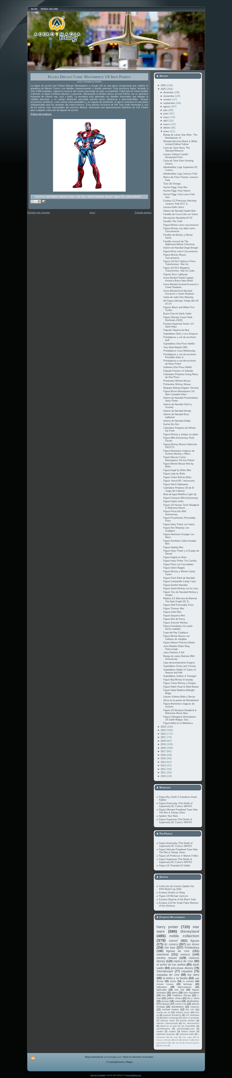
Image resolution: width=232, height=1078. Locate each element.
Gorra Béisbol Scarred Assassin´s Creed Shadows (181, 286)
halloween (162, 987)
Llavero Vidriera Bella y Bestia (179, 696)
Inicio (92, 212)
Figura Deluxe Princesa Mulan (179, 642)
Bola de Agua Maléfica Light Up (179, 494)
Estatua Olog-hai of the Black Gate (177, 899)
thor (164, 995)
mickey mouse (167, 957)
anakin (160, 1031)
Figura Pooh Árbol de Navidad (179, 578)
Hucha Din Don (171, 424)
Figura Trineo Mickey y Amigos (179, 683)
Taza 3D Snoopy (172, 183)
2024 (163, 726)
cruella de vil (163, 1012)
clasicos (194, 1006)
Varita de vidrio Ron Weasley (178, 297)
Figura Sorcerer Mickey (175, 622)
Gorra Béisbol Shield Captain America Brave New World (178, 279)
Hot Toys (81, 196)
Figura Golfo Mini (172, 612)
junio (166, 113)
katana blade (188, 1031)
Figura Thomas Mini (173, 608)
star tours (163, 1046)
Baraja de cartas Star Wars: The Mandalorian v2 (180, 136)
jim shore (193, 944)
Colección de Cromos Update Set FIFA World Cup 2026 (176, 887)
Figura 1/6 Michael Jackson (173, 896)
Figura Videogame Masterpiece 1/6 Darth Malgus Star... (179, 718)
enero (166, 131)
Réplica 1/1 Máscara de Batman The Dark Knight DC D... (180, 600)
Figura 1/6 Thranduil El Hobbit (174, 865)
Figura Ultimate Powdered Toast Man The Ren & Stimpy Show (178, 811)
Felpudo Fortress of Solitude (178, 370)
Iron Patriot (52, 196)
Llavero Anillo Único (173, 207)
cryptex (172, 1031)
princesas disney (182, 968)
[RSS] (33, 1058)
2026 (163, 85)
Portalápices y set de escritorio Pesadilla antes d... (179, 356)
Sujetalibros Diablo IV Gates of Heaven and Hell (179, 671)
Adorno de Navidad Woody (177, 410)
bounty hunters (187, 1020)
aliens (175, 992)
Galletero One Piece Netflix (177, 367)
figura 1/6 (119, 196)
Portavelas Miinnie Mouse (176, 380)
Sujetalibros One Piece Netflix (179, 343)
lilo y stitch (193, 998)
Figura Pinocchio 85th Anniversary (174, 513)
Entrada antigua (143, 212)
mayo (166, 117)
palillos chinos (174, 998)
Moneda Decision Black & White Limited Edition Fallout (180, 143)
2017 (163, 751)
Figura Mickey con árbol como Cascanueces (179, 230)
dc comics (171, 944)
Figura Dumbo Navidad (175, 585)
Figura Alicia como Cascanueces (180, 251)
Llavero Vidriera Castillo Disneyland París (175, 156)
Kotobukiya (192, 947)
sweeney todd (187, 1034)
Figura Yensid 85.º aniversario (179, 480)
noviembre (169, 96)
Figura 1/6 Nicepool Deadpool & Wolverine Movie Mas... (179, 712)
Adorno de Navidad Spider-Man (179, 210)
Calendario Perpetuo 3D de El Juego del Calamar (178, 489)
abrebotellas (193, 1001)
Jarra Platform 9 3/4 (173, 652)
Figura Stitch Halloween (175, 484)
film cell (190, 1009)
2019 (163, 744)
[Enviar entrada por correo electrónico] (43, 201)
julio (165, 110)
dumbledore (177, 1006)
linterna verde (167, 1020)
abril (165, 120)
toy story (193, 974)
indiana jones (183, 1012)
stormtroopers (163, 1028)
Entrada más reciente (38, 212)
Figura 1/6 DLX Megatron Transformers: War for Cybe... (179, 269)
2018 (163, 748)
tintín (177, 1040)
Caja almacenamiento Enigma (179, 662)
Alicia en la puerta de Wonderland (180, 700)
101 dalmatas (192, 1015)
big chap (174, 1037)
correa (177, 1001)
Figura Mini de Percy (174, 619)
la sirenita (188, 981)
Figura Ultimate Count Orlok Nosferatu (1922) (177, 318)
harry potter (167, 927)
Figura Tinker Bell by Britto (177, 477)
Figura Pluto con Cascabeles (178, 564)
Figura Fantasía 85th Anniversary (180, 498)
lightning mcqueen (166, 1034)
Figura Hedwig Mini (173, 547)
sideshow (163, 954)
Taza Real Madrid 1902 (175, 347)
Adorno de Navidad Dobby (177, 420)
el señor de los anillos (171, 964)
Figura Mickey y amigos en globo (180, 434)
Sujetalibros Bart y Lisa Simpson (180, 333)
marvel (173, 940)
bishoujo (187, 984)
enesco (185, 954)
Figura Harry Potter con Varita (178, 524)
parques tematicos (172, 1015)
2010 (163, 776)
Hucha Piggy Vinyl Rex (175, 187)
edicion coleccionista (167, 1023)
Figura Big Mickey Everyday (178, 679)
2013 (163, 765)
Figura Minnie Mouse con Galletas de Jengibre (176, 637)
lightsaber (162, 989)
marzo (167, 124)
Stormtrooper (165, 971)
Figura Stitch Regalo (174, 567)
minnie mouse (165, 984)
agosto (167, 106)
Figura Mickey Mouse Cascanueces (174, 256)
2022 (163, 733)
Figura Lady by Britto (174, 473)
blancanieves (185, 987)
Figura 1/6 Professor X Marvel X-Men (178, 855)
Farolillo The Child (172, 221)
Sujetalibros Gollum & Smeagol (179, 676)
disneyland (189, 931)
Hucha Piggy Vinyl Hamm (176, 190)
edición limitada (95, 196)
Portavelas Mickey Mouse (177, 384)
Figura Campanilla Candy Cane (179, 581)
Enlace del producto (41, 114)
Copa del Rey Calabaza (175, 632)
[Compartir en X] (36, 201)
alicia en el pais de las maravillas (177, 1026)
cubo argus (187, 1037)
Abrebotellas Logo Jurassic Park (180, 173)
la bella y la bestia (175, 978)
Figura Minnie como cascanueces (181, 225)
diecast (109, 196)
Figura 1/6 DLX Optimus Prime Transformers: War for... (179, 263)
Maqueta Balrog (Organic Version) (181, 387)
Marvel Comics (67, 196)
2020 (163, 740)
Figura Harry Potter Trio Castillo (179, 560)
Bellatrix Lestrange (169, 1018)
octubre (167, 99)
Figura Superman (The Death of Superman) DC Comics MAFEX (175, 821)
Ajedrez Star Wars (168, 816)
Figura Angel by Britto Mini (177, 470)
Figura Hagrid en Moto (175, 557)
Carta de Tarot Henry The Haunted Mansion (176, 149)
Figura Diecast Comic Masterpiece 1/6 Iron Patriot (89, 76)
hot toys (170, 947)
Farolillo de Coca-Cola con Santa (180, 214)
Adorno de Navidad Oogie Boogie (180, 247)
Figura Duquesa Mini (174, 615)
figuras (194, 940)
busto (173, 981)
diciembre (168, 92)
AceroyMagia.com (133, 1075)
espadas (186, 971)
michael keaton (170, 1009)
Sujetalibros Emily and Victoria (179, 666)
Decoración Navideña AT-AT (177, 218)
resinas (165, 1001)
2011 (163, 772)
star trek (179, 989)
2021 (163, 737)
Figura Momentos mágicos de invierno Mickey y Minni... (178, 452)
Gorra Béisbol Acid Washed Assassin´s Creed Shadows (178, 292)
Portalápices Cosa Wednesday (179, 350)
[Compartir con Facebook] (39, 201)
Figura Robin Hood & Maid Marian (181, 686)
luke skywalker (191, 992)
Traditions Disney (181, 995)
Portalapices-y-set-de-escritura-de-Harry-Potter (179, 362)
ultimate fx (186, 1040)
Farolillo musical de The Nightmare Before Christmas (179, 243)
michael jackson (192, 1043)
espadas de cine (168, 974)
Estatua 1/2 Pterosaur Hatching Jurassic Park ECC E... (179, 202)
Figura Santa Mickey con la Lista (180, 588)
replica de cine (183, 961)
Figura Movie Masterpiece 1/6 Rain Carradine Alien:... (178, 393)
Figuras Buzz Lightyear (175, 274)
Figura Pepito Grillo (173, 501)
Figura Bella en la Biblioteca (178, 723)
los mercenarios (191, 1023)
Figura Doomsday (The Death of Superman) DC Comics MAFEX (175, 805)
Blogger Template (98, 1075)
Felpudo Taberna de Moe (176, 330)
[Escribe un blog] (32, 201)
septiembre (169, 103)
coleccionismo (132, 196)
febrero (167, 127)
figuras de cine (178, 951)
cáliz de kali (176, 1043)
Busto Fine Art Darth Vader (177, 313)
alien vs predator (191, 1018)
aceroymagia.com (185, 1028)
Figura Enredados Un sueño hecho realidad (177, 627)
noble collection (184, 936)
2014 (163, 762)
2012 (163, 769)
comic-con (180, 1004)
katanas (165, 1004)
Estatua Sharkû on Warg (172, 892)
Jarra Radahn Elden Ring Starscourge (176, 647)
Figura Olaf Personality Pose (178, 605)
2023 (163, 730)
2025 (163, 89)
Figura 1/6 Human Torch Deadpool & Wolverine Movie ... (181, 506)
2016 (163, 755)
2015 (163, 758)
